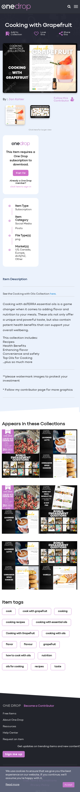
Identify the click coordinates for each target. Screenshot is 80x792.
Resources (9, 726)
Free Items (9, 713)
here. (53, 294)
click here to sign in (20, 187)
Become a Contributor (39, 706)
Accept (69, 784)
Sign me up (13, 754)
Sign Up (21, 173)
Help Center (10, 733)
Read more (12, 784)
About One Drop (13, 720)
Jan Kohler (16, 99)
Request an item (13, 739)
